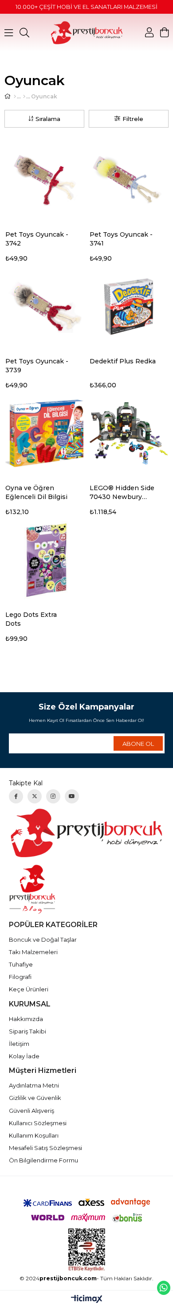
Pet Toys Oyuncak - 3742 (36, 238)
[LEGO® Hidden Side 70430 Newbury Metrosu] (129, 433)
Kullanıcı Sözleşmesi (38, 1123)
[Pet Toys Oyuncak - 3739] (44, 307)
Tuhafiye (21, 964)
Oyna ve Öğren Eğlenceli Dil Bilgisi (36, 492)
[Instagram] (53, 796)
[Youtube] (72, 796)
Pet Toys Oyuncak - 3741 (121, 238)
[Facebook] (16, 796)
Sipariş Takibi (27, 1031)
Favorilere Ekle (80, 235)
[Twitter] (35, 796)
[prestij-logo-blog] (87, 889)
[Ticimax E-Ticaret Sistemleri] (86, 1299)
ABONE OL (138, 743)
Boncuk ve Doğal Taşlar (43, 939)
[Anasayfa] (15, 96)
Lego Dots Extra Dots (31, 619)
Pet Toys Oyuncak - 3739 (36, 365)
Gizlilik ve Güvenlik (35, 1097)
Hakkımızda (26, 1018)
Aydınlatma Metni (34, 1085)
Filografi (20, 976)
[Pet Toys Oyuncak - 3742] (44, 180)
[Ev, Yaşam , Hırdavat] (24, 96)
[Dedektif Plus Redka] (129, 307)
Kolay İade (24, 1056)
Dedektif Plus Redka (123, 361)
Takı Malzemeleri (33, 951)
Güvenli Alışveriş (31, 1110)
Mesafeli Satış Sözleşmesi (45, 1147)
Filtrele (132, 118)
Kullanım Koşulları (34, 1135)
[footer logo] (87, 833)
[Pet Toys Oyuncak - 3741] (129, 180)
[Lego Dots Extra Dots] (44, 560)
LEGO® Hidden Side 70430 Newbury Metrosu (122, 492)
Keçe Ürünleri (28, 989)
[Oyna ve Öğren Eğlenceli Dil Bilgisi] (44, 433)
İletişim (19, 1043)
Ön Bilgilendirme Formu (43, 1160)
